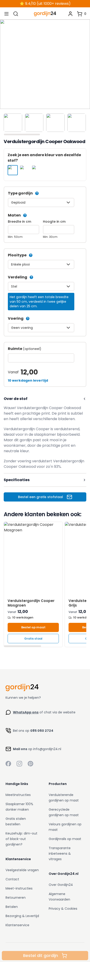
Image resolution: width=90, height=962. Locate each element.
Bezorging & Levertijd (22, 916)
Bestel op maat (33, 627)
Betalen (12, 906)
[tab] (13, 123)
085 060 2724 (41, 730)
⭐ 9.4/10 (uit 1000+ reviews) (45, 3)
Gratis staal (33, 638)
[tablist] (45, 123)
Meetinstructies (18, 795)
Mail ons (20, 749)
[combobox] (41, 202)
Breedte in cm (19, 221)
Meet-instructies (19, 888)
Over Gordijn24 (61, 884)
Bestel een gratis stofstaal (40, 497)
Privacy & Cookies (63, 908)
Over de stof (15, 398)
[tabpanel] (45, 64)
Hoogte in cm (54, 221)
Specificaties (17, 479)
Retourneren (16, 897)
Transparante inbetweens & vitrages (60, 853)
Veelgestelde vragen (22, 870)
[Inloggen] (70, 13)
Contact (12, 879)
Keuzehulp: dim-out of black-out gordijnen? (21, 839)
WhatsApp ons (26, 712)
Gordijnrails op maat (65, 839)
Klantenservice (17, 925)
